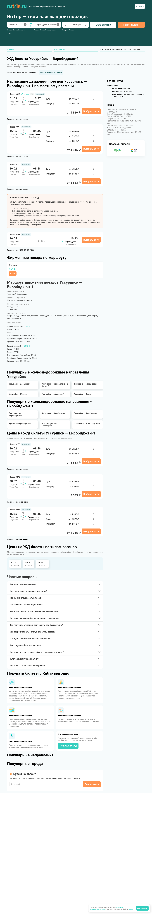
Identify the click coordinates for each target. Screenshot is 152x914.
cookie (130, 909)
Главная (10, 49)
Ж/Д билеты (59, 49)
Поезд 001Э (15, 94)
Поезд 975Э (15, 234)
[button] (51, 72)
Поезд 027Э (15, 164)
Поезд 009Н (15, 127)
